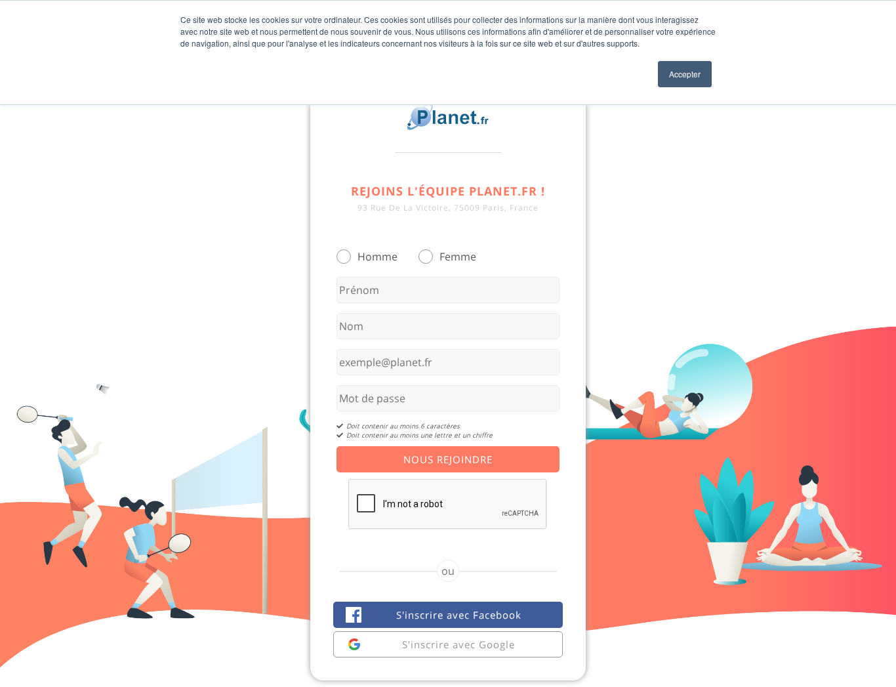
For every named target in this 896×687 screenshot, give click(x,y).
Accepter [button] (685, 73)
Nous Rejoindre (448, 459)
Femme (457, 256)
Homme (377, 256)
